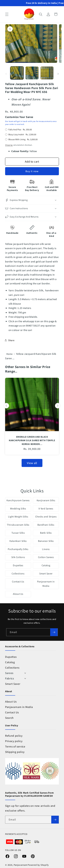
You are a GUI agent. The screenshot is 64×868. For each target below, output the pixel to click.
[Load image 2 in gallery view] (32, 73)
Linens (46, 549)
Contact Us (18, 581)
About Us (18, 594)
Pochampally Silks (18, 549)
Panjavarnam (20, 864)
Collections (18, 573)
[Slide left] (6, 73)
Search (9, 717)
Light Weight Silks (18, 516)
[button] (7, 14)
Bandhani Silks (45, 524)
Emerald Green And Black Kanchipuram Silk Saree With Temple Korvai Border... (32, 440)
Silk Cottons (18, 557)
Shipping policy (15, 752)
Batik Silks (46, 532)
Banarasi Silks (46, 541)
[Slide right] (58, 73)
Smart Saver (46, 573)
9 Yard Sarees (46, 508)
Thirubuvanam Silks (18, 524)
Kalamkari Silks (18, 541)
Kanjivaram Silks (46, 500)
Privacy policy (13, 741)
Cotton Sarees (46, 557)
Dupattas (18, 565)
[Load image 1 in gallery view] (17, 73)
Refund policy (14, 735)
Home (9, 353)
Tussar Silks (18, 532)
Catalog (46, 565)
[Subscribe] (54, 632)
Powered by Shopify (38, 864)
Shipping (9, 145)
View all (32, 463)
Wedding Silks (18, 508)
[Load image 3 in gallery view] (47, 73)
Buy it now (32, 171)
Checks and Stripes (46, 516)
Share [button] (11, 340)
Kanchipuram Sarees (18, 500)
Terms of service (15, 746)
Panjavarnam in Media (46, 584)
